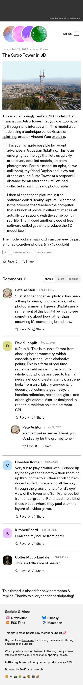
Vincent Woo (44, 252)
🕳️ (24, 676)
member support (51, 633)
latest (61, 279)
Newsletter (19, 617)
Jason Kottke (40, 49)
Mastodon (54, 622)
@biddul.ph (59, 244)
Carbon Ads (74, 18)
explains (58, 136)
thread (49, 279)
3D (5, 252)
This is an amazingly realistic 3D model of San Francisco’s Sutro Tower (39, 118)
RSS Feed (18, 622)
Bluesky (53, 617)
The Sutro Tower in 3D (24, 54)
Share (40, 329)
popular (73, 279)
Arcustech (28, 640)
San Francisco (22, 252)
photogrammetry (29, 306)
